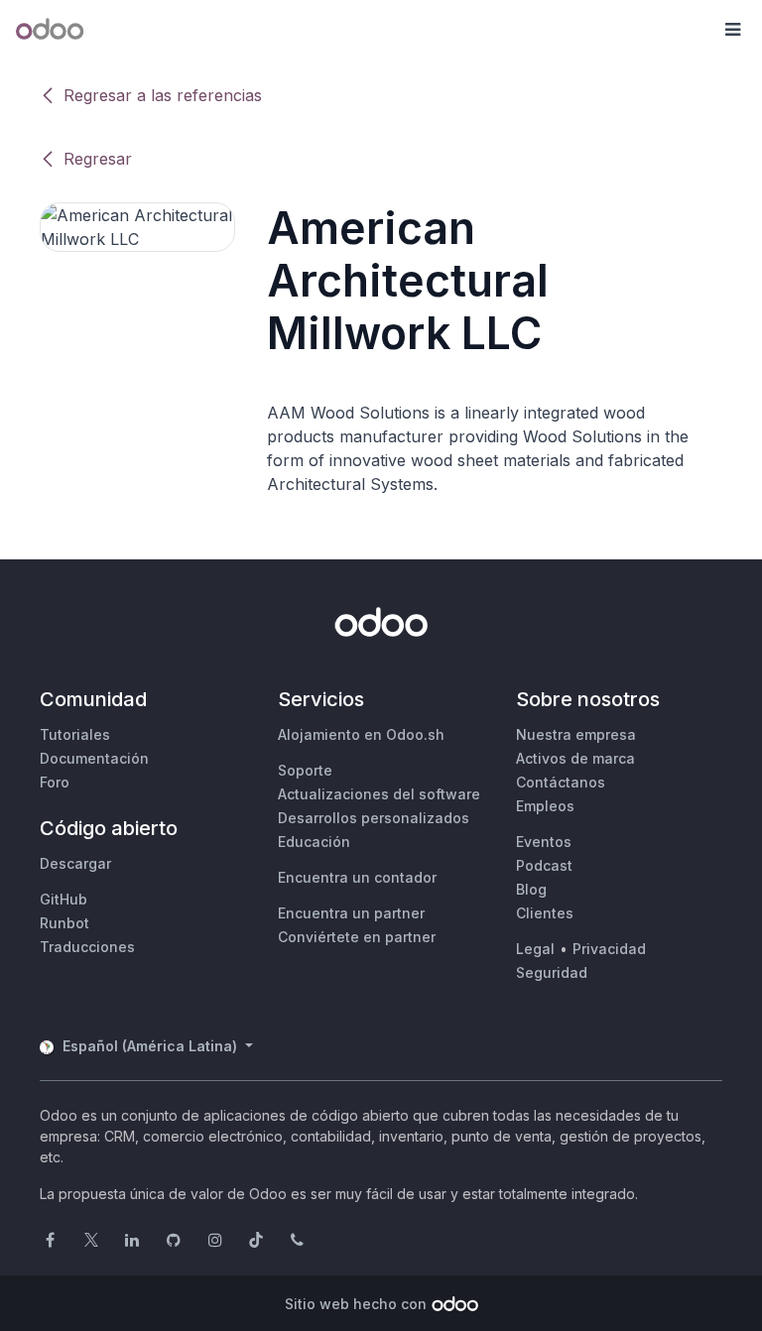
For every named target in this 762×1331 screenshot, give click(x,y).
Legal (535, 948)
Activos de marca (575, 758)
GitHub (63, 899)
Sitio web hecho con (356, 1303)
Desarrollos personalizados (373, 817)
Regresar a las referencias (163, 95)
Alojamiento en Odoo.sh (361, 734)
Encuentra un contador (357, 877)
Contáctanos (560, 782)
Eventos (544, 841)
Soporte (305, 770)
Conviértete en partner (357, 936)
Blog (531, 889)
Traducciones (87, 946)
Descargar (75, 863)
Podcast (544, 865)
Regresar (98, 159)
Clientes (544, 913)
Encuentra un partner (351, 913)
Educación (314, 841)
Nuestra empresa (576, 734)
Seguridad (551, 972)
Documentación (94, 758)
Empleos (545, 805)
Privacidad (609, 948)
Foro (54, 782)
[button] (732, 30)
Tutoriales (75, 734)
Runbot (64, 922)
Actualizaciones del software (379, 794)
